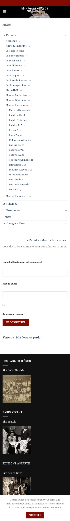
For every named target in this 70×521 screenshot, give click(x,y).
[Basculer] (66, 35)
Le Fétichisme (13, 60)
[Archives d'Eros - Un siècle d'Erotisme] (35, 12)
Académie (11, 40)
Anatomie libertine (16, 45)
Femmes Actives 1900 (20, 169)
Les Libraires (16, 179)
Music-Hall (12, 90)
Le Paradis (32, 240)
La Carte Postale (15, 50)
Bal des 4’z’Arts (17, 125)
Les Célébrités (14, 65)
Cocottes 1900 (16, 150)
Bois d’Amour (16, 135)
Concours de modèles (21, 159)
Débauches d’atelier (20, 140)
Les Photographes (16, 85)
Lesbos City (15, 189)
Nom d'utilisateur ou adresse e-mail (22, 262)
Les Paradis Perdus (16, 80)
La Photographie (15, 55)
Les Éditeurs (12, 70)
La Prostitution (12, 210)
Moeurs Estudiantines (21, 110)
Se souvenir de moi (13, 314)
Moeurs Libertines (16, 100)
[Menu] (5, 11)
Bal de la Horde (17, 115)
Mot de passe (10, 283)
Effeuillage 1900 (17, 164)
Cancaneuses (16, 145)
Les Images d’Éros (14, 223)
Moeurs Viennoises (16, 196)
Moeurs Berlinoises (16, 95)
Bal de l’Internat (18, 120)
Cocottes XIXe (16, 154)
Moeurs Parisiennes (54, 240)
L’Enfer (7, 217)
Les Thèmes (10, 203)
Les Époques (13, 75)
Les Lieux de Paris (19, 184)
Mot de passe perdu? (29, 337)
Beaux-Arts (15, 130)
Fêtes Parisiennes (19, 174)
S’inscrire (8, 337)
